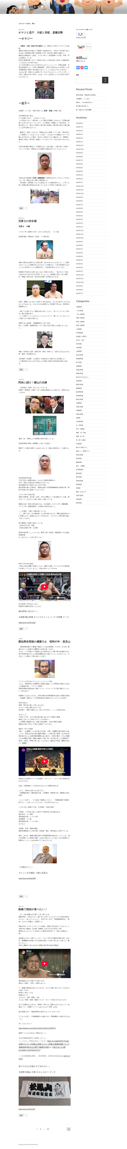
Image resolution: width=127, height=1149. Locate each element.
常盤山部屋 (79, 370)
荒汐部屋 (79, 458)
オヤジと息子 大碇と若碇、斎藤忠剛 (40, 32)
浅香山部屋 (79, 414)
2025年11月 (79, 145)
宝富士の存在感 (27, 220)
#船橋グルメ (63, 1044)
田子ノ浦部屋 (80, 429)
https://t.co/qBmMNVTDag (57, 1041)
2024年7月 (79, 204)
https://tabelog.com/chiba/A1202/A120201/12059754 (37, 1028)
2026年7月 (79, 127)
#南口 (28, 1047)
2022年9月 (79, 286)
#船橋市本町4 (43, 1047)
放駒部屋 (79, 388)
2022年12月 (80, 275)
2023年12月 (80, 230)
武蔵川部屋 (79, 407)
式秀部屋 (79, 381)
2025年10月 (80, 149)
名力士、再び (80, 340)
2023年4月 (79, 260)
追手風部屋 (79, 469)
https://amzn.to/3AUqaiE (27, 622)
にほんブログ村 (81, 37)
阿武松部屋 (79, 481)
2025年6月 (79, 164)
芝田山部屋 (79, 455)
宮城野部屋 (79, 358)
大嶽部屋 (79, 351)
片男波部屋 (79, 421)
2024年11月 (79, 190)
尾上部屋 (79, 362)
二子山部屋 (79, 310)
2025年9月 (79, 153)
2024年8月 (79, 201)
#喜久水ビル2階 (59, 1047)
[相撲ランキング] (81, 58)
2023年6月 (79, 253)
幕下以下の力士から (82, 377)
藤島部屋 (79, 462)
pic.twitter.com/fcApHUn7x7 (29, 1050)
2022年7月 (79, 293)
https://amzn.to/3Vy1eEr (27, 1109)
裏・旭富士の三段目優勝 (83, 110)
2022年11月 (79, 278)
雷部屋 (78, 488)
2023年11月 (79, 234)
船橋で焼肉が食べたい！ (32, 909)
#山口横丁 (34, 1047)
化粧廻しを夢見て (81, 336)
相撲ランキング (80, 61)
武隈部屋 (79, 410)
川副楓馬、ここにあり (83, 99)
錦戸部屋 (79, 477)
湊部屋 (78, 418)
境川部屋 (79, 344)
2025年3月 (79, 175)
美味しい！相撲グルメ (83, 451)
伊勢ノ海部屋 (80, 321)
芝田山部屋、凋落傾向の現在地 (86, 95)
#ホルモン (26, 1044)
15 (48, 1129)
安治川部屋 (79, 355)
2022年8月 (79, 290)
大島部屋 (79, 347)
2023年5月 (79, 256)
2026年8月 (79, 123)
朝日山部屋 (79, 399)
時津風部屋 (79, 395)
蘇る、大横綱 (80, 466)
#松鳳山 (33, 1044)
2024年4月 (79, 216)
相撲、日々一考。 (33, 7)
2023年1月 (79, 271)
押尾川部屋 (79, 384)
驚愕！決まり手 (81, 492)
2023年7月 (79, 249)
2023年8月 (79, 245)
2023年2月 (79, 267)
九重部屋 (79, 307)
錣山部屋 (79, 473)
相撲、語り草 (80, 436)
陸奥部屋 (79, 484)
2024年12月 (80, 186)
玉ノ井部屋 (79, 425)
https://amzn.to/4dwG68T (27, 878)
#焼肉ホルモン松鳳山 (45, 1044)
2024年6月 (79, 208)
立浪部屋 (79, 444)
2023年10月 (80, 238)
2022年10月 (80, 282)
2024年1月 (79, 227)
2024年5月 (79, 212)
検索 (77, 75)
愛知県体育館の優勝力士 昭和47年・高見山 (44, 641)
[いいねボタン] (21, 208)
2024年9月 (79, 197)
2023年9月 (79, 241)
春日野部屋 (79, 392)
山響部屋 (79, 366)
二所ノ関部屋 (80, 314)
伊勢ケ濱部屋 (80, 318)
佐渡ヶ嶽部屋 (80, 325)
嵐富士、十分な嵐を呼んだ (84, 102)
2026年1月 (79, 142)
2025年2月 (79, 179)
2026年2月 (79, 138)
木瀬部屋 (79, 403)
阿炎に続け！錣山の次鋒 (32, 382)
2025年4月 (79, 171)
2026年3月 (79, 134)
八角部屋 (79, 329)
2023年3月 (79, 264)
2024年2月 (79, 223)
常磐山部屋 (79, 373)
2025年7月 (79, 160)
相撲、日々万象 (81, 432)
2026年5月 (79, 130)
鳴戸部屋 (79, 503)
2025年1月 (79, 182)
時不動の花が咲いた (82, 106)
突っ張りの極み (81, 440)
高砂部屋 (79, 499)
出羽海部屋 (79, 333)
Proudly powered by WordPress (28, 1144)
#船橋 (56, 1044)
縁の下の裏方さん (81, 447)
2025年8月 (79, 156)
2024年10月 (80, 193)
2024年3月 (79, 219)
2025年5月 (79, 167)
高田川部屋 (79, 495)
